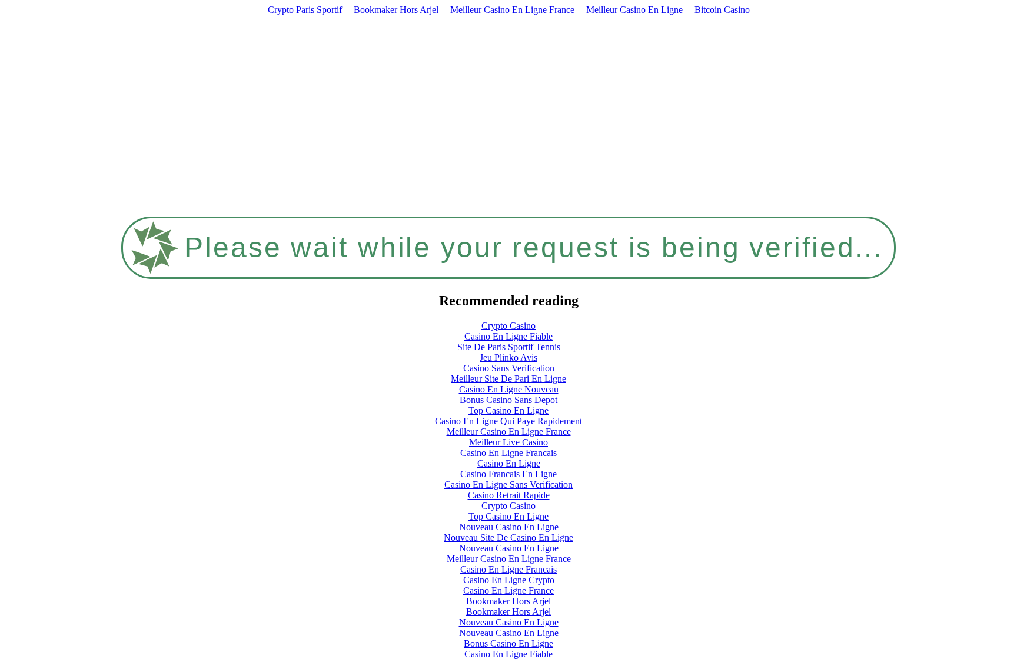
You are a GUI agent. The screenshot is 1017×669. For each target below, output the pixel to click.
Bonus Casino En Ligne (508, 643)
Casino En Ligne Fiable (508, 336)
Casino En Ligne (508, 463)
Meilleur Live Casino (508, 442)
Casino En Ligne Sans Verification (508, 485)
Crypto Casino (508, 326)
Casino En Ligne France (508, 590)
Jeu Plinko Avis (508, 357)
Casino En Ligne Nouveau (509, 389)
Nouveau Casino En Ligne (509, 527)
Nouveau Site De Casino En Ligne (508, 537)
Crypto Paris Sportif (305, 10)
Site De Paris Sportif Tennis (508, 347)
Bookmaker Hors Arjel (396, 10)
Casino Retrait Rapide (509, 495)
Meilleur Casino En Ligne (634, 10)
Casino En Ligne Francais (508, 453)
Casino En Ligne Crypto (508, 580)
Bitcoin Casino (722, 10)
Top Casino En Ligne (508, 410)
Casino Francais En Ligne (508, 474)
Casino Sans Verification (508, 368)
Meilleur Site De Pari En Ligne (508, 379)
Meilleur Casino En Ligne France (512, 10)
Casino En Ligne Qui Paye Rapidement (508, 421)
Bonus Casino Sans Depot (508, 400)
